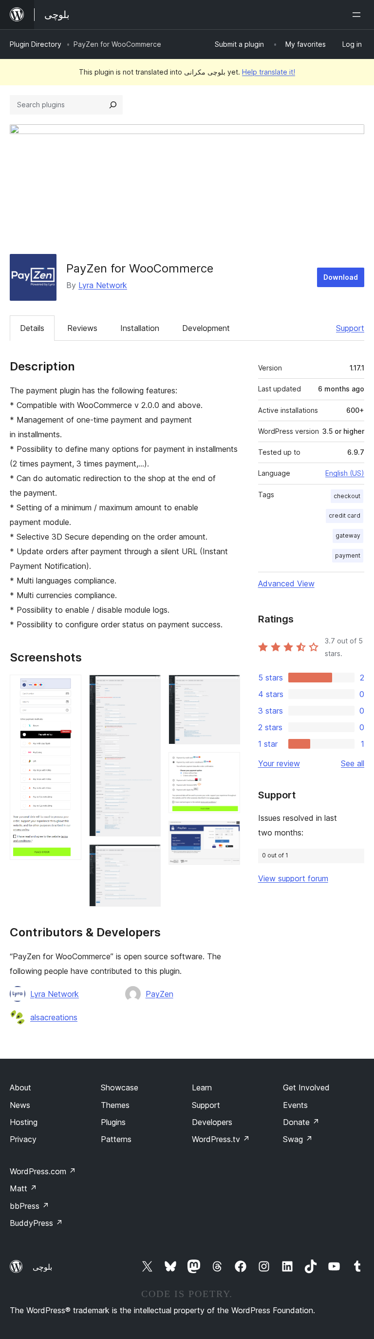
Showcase (119, 1087)
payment (347, 555)
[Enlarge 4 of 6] (227, 688)
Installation (139, 328)
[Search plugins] (113, 105)
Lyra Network (102, 285)
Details (32, 328)
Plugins (113, 1122)
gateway (348, 535)
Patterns (116, 1139)
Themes (115, 1105)
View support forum (293, 878)
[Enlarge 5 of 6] (227, 765)
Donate (301, 1122)
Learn (202, 1087)
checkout (347, 496)
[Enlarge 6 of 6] (227, 834)
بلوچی (42, 1267)
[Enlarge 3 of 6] (147, 857)
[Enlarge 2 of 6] (147, 688)
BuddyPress (36, 1223)
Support (350, 328)
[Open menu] (358, 14)
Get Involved (306, 1087)
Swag (298, 1139)
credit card (344, 515)
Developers (212, 1122)
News (20, 1105)
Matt (23, 1188)
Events (295, 1105)
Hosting (23, 1122)
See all (352, 763)
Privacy (23, 1139)
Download (340, 277)
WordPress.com (43, 1171)
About (20, 1087)
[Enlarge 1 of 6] (68, 688)
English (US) (344, 473)
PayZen (159, 994)
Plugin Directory (35, 44)
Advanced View (286, 583)
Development (206, 328)
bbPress (29, 1206)
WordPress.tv (221, 1139)
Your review (279, 763)
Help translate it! (268, 72)
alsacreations (53, 1017)
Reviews (82, 328)
